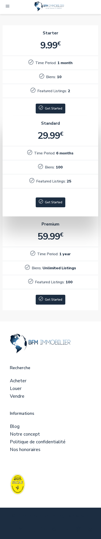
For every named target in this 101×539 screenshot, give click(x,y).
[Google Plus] (56, 530)
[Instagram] (33, 530)
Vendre (17, 396)
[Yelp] (91, 530)
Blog (14, 427)
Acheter (18, 381)
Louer (16, 389)
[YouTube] (68, 530)
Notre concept (25, 434)
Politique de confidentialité (38, 442)
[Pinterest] (79, 530)
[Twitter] (22, 530)
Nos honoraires (25, 450)
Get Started (53, 108)
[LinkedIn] (45, 530)
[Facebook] (10, 530)
